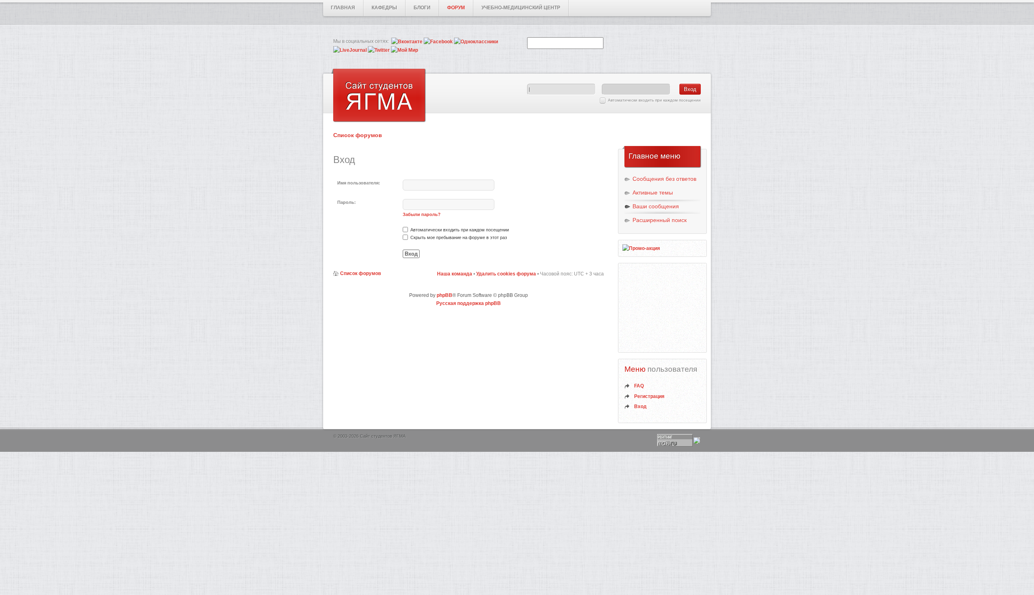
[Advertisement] (662, 307)
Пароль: (346, 202)
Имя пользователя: (358, 182)
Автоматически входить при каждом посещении (654, 100)
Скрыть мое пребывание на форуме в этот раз (458, 237)
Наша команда (454, 274)
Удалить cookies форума (506, 274)
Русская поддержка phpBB (468, 303)
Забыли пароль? (422, 214)
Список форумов (357, 135)
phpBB (444, 295)
